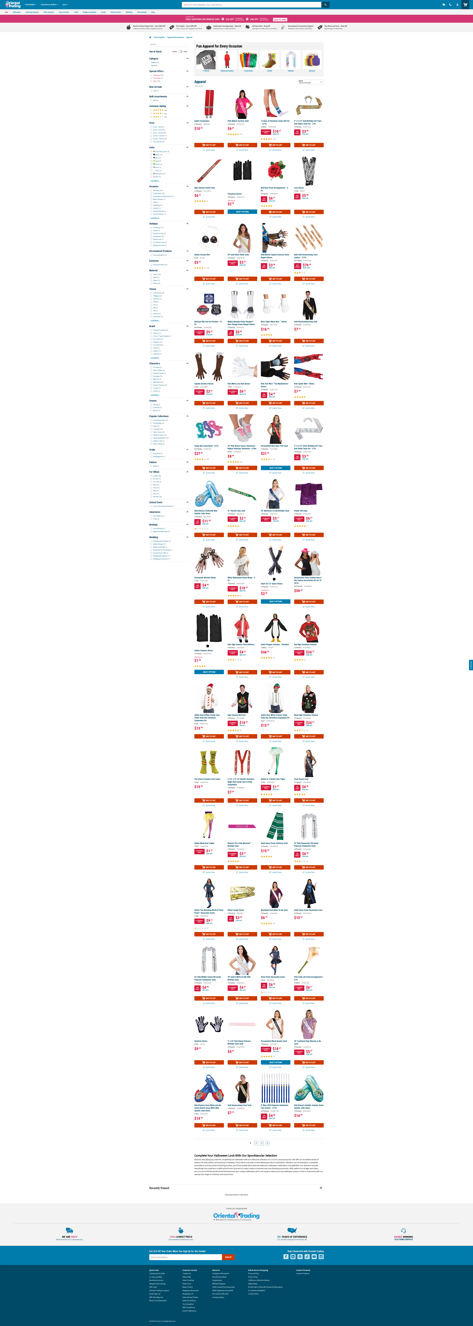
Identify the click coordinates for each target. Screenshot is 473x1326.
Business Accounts (156, 1280)
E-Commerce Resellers (256, 1290)
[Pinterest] (300, 1256)
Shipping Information (190, 1290)
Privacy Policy (253, 1273)
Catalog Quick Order (157, 1273)
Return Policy (187, 1287)
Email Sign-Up (154, 1294)
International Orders (190, 1297)
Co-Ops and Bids (155, 1277)
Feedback (471, 665)
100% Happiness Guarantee (222, 1290)
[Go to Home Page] (150, 37)
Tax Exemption (188, 1304)
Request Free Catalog (157, 1283)
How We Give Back (219, 1277)
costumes (274, 1159)
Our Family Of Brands (220, 1294)
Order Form (186, 1283)
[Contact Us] (450, 4)
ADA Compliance (188, 1307)
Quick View (210, 150)
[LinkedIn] (293, 1256)
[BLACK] (274, 579)
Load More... (155, 181)
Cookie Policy (253, 1294)
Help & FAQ (186, 1277)
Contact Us (186, 1273)
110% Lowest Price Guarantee (223, 1287)
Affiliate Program (218, 1283)
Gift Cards (153, 1287)
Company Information (220, 1273)
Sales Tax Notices (189, 1300)
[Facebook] (285, 1256)
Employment (217, 1280)
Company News (218, 1297)
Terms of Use (253, 1277)
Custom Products (302, 1273)
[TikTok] (307, 1256)
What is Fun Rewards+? (158, 1300)
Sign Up (228, 1257)
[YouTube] (314, 1256)
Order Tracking (188, 1280)
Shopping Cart (188, 1294)
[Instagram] (321, 1256)
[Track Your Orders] (444, 4)
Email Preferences (189, 1311)
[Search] (325, 5)
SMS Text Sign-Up (156, 1297)
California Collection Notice (258, 1280)
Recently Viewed (159, 1188)
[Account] (457, 4)
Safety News (252, 1283)
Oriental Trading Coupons (159, 1290)
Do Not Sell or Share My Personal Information (265, 1287)
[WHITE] (242, 189)
